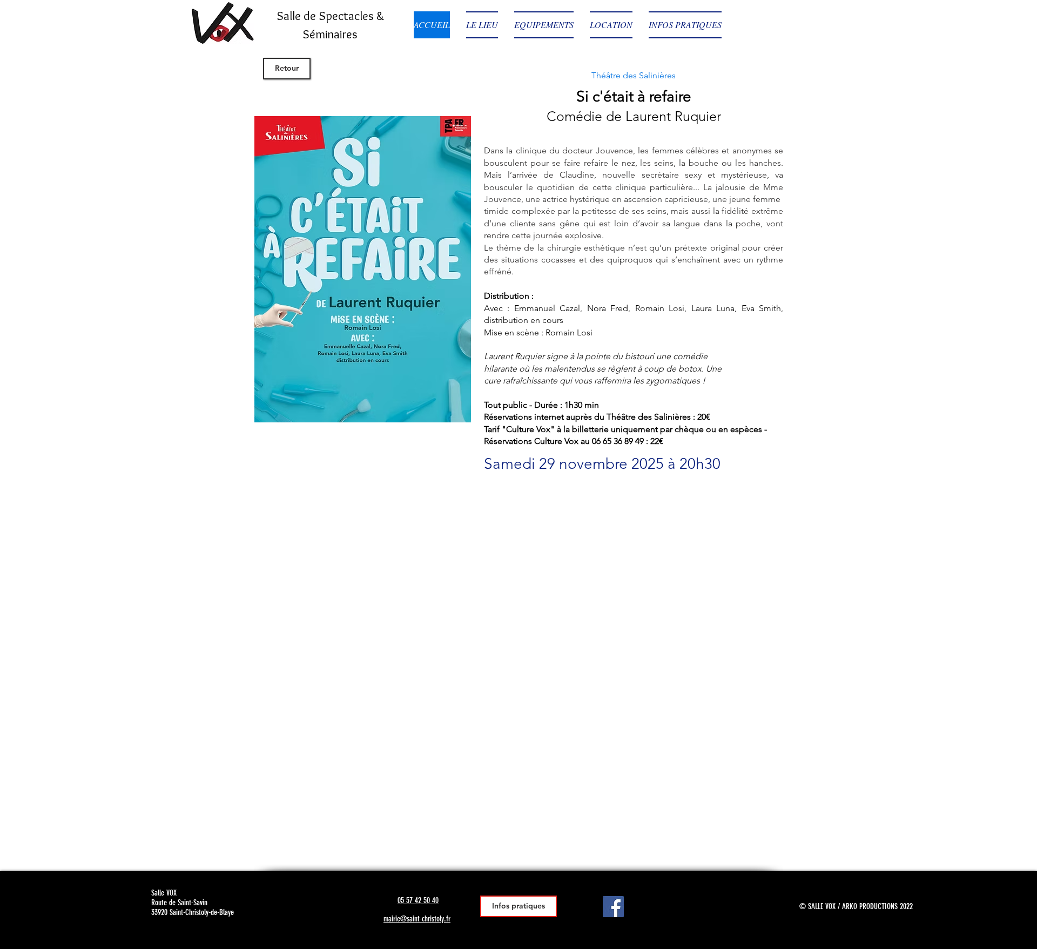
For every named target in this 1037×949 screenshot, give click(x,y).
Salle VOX (164, 893)
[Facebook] (613, 906)
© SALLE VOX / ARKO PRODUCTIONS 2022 (856, 906)
